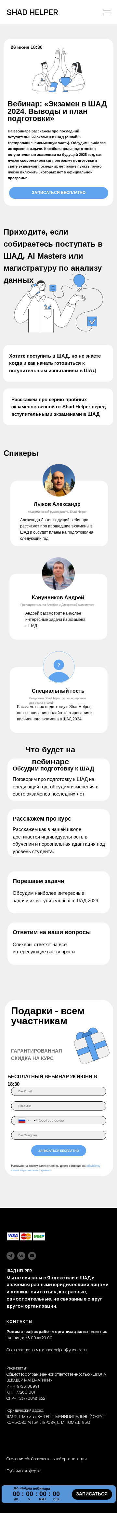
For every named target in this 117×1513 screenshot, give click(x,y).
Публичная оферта (23, 1471)
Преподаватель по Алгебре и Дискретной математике (57, 605)
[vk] (21, 1256)
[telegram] (10, 1256)
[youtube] (32, 1256)
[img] (59, 480)
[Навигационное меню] (106, 12)
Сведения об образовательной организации (46, 1459)
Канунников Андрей (58, 597)
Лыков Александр (57, 504)
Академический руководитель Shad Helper (57, 511)
